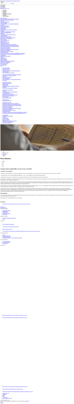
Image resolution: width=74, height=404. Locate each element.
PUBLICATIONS (3, 41)
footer (17, 0)
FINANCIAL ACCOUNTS (5, 47)
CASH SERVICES (3, 35)
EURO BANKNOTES (7, 235)
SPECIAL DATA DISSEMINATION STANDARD (9, 49)
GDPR (4, 395)
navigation (6, 0)
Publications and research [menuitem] (7, 13)
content (12, 0)
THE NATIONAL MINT (4, 40)
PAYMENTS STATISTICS (5, 48)
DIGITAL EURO (3, 39)
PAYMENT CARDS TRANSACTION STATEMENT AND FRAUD (12, 53)
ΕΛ (2, 7)
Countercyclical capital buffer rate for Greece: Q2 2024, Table (16, 203)
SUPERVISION (3, 27)
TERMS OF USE (6, 393)
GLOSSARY (5, 397)
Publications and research (7, 70)
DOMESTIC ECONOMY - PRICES (6, 51)
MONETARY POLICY (4, 25)
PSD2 (4, 219)
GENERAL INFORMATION (5, 32)
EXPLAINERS (3, 58)
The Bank (4, 67)
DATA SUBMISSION (6, 241)
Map (7, 229)
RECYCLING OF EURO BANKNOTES (7, 37)
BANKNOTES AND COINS (5, 36)
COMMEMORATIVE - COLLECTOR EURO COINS (12, 237)
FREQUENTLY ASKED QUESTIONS (7, 61)
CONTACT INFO (3, 59)
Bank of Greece (15, 315)
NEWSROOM (3, 55)
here (21, 197)
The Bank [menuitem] (4, 10)
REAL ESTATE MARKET (5, 50)
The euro (4, 69)
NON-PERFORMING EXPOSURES (9, 218)
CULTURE (2, 24)
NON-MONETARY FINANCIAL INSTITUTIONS (9, 45)
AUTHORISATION (6, 242)
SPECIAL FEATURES (4, 63)
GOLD (4, 234)
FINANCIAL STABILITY (5, 26)
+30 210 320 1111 (11, 226)
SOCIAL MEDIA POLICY (7, 398)
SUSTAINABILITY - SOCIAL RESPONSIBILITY (9, 23)
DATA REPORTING (4, 52)
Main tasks (4, 68)
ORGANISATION (3, 22)
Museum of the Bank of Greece (18, 391)
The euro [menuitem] (4, 12)
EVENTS (2, 57)
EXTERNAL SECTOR (4, 43)
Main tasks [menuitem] (5, 11)
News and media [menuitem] (5, 16)
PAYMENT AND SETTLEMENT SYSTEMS (8, 29)
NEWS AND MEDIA (6, 213)
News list (4, 154)
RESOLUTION (3, 28)
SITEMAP (4, 394)
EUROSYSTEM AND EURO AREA (9, 75)
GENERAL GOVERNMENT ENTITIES (7, 31)
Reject (1, 402)
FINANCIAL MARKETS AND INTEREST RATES (9, 46)
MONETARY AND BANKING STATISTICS (8, 44)
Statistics (4, 71)
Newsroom (4, 153)
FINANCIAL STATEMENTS (5, 62)
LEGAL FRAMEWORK (7, 77)
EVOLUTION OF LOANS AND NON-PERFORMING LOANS (12, 54)
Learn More (27, 401)
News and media (5, 72)
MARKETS (2, 30)
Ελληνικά (3, 64)
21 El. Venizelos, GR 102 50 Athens (21, 231)
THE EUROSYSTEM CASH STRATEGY (8, 34)
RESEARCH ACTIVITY (4, 42)
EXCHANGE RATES (6, 236)
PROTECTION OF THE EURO (6, 38)
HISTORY (2, 33)
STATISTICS (5, 212)
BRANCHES (5, 214)
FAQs (8, 224)
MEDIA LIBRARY (3, 60)
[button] (13, 3)
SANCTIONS (5, 243)
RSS (3, 396)
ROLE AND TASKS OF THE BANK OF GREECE (9, 19)
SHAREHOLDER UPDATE (5, 56)
